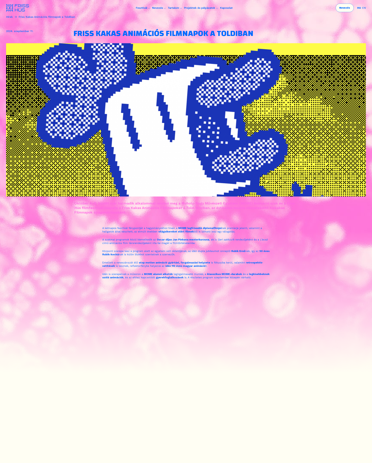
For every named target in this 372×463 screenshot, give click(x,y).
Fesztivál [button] (141, 7)
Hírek (9, 17)
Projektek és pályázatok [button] (199, 7)
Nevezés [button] (157, 7)
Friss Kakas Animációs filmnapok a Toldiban (47, 17)
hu (359, 7)
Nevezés (344, 7)
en (364, 7)
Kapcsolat (226, 7)
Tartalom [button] (173, 7)
